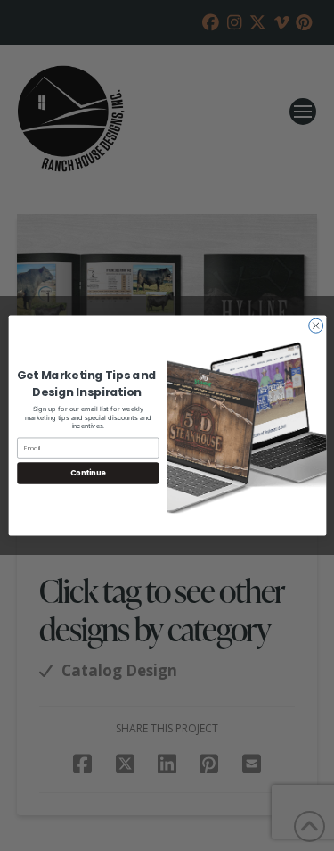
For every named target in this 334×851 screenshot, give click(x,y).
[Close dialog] (315, 325)
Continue (87, 473)
